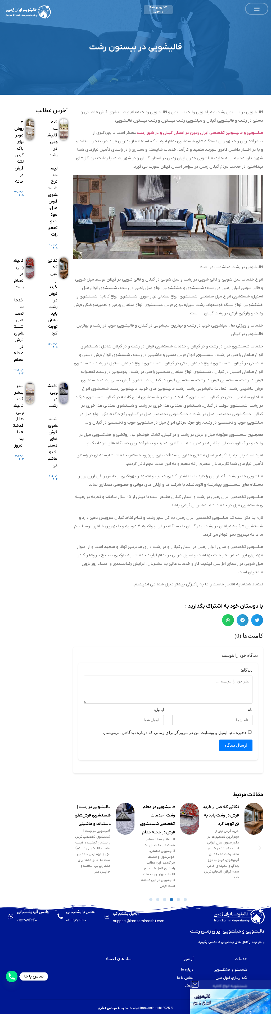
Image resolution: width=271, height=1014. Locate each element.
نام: (249, 710)
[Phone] (11, 976)
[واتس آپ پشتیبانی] (10, 916)
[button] (257, 620)
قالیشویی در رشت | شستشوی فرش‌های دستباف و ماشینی (156, 815)
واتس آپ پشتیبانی (33, 912)
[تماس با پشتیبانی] (60, 916)
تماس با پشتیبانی (81, 912)
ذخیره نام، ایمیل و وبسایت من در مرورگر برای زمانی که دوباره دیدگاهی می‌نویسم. (174, 733)
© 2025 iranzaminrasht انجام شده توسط (135, 1008)
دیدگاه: (246, 670)
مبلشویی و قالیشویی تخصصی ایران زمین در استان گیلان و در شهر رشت (200, 132)
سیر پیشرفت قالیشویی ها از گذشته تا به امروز (94, 815)
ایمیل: (159, 710)
